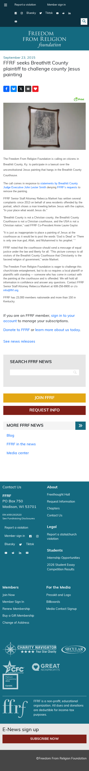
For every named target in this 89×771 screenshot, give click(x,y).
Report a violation (25, 5)
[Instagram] (22, 13)
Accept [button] (40, 761)
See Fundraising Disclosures (18, 518)
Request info (44, 410)
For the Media (58, 587)
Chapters (53, 508)
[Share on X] (21, 89)
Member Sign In (13, 602)
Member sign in (56, 5)
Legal (52, 527)
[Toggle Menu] (5, 5)
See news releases (19, 341)
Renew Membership (16, 609)
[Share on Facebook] (6, 89)
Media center (18, 453)
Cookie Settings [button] (18, 761)
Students (55, 550)
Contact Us (11, 487)
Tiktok (49, 13)
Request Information (61, 501)
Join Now (8, 595)
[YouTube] (57, 13)
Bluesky (31, 13)
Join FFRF (44, 398)
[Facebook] (16, 13)
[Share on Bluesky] (14, 89)
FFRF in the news (21, 444)
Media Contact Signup (61, 609)
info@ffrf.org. (11, 290)
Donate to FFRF (16, 330)
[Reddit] (63, 13)
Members (10, 587)
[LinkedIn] (69, 13)
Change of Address (15, 622)
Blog (10, 435)
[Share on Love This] (35, 89)
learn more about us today (57, 330)
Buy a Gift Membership (18, 615)
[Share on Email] (28, 89)
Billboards (53, 602)
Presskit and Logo (58, 595)
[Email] (16, 21)
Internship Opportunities (63, 558)
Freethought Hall (58, 494)
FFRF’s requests (67, 187)
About (52, 487)
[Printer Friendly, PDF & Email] (79, 99)
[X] (41, 13)
